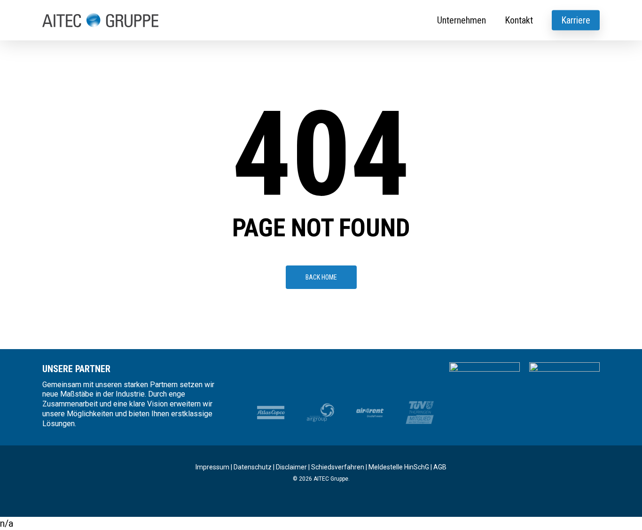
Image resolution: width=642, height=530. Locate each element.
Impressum (212, 467)
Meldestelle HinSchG (398, 467)
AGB (439, 467)
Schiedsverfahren (337, 467)
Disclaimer (291, 467)
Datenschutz (253, 467)
